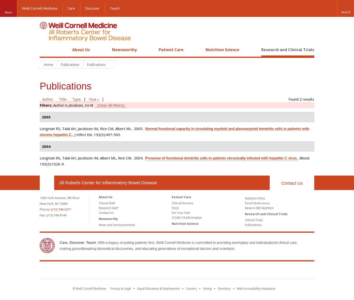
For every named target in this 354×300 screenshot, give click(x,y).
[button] (345, 8)
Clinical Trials (254, 220)
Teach (115, 8)
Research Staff (108, 208)
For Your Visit (181, 213)
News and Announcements (117, 225)
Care (71, 8)
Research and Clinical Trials (287, 49)
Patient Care (171, 49)
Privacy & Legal (121, 288)
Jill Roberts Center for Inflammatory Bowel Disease (108, 182)
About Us (81, 49)
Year (93, 99)
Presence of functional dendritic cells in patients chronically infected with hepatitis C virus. (221, 158)
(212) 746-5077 (61, 209)
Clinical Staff (107, 203)
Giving (207, 288)
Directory (224, 288)
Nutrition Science (222, 49)
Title (62, 99)
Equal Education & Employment (158, 288)
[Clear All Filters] (111, 105)
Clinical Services (182, 203)
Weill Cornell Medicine (40, 8)
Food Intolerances (257, 203)
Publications (253, 225)
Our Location (47, 183)
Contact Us (292, 183)
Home (45, 50)
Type (76, 99)
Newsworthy (124, 49)
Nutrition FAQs (255, 198)
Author (47, 99)
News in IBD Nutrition (259, 208)
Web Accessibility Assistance (256, 288)
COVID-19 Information (187, 218)
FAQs (175, 208)
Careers (191, 288)
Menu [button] (8, 12)
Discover (92, 8)
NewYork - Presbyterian (217, 271)
